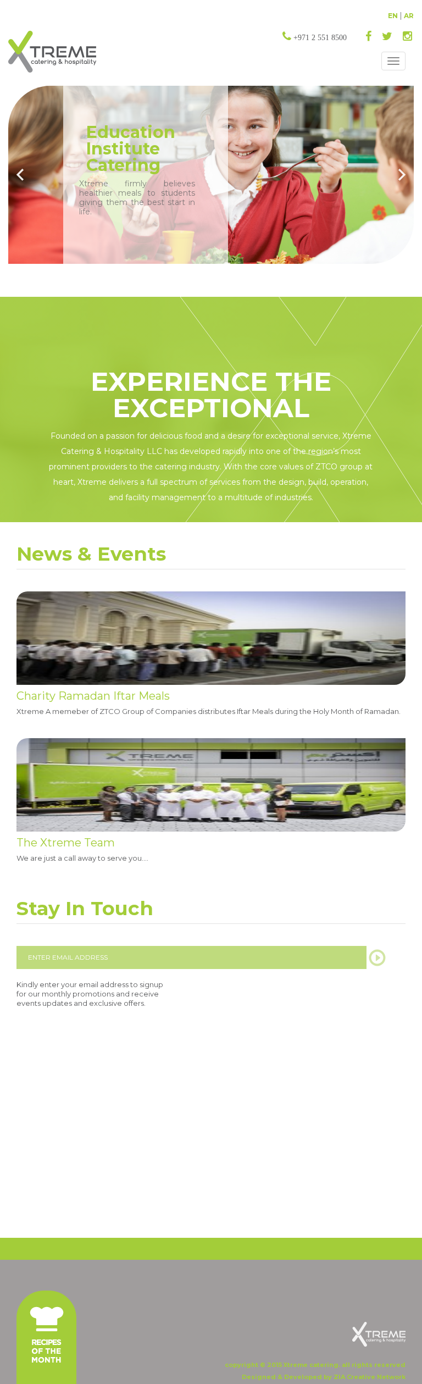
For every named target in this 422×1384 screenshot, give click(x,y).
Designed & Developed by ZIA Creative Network (324, 1377)
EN (393, 16)
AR (409, 16)
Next (401, 174)
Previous (20, 174)
